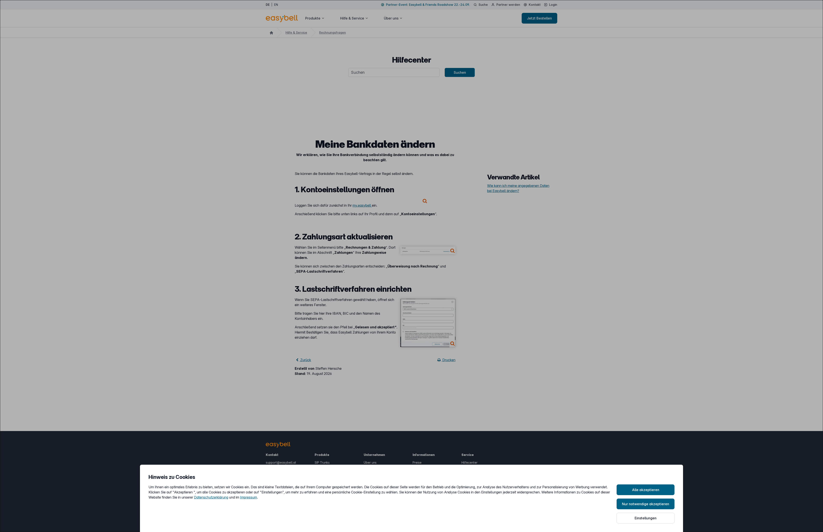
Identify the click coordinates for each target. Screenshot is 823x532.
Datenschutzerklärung (211, 497)
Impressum (248, 497)
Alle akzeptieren (645, 490)
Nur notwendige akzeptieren (645, 504)
